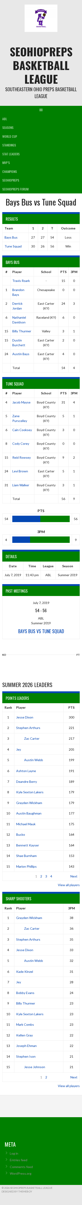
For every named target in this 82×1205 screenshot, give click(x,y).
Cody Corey (20, 443)
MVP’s (6, 162)
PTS (63, 272)
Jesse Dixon (24, 717)
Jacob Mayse (21, 402)
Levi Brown (20, 471)
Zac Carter (31, 738)
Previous (11, 876)
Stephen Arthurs (28, 728)
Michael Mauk (26, 824)
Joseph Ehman (26, 1046)
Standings (9, 145)
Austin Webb (33, 760)
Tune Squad (13, 246)
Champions (9, 171)
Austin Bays (20, 354)
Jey (18, 749)
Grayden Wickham (29, 803)
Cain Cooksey (22, 430)
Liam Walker (20, 485)
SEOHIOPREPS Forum (15, 189)
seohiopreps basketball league (41, 65)
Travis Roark (21, 281)
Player (17, 272)
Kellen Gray (24, 1035)
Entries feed (18, 1160)
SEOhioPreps (10, 180)
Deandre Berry (26, 781)
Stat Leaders (11, 153)
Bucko (20, 834)
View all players (69, 885)
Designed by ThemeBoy (17, 1191)
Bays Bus (11, 237)
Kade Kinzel (24, 971)
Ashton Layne (26, 771)
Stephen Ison (26, 1056)
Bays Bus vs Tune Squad (41, 631)
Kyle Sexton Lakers (30, 792)
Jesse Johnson (34, 1067)
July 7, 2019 (41, 603)
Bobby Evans (25, 993)
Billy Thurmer (21, 331)
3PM (74, 272)
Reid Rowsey (21, 457)
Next (73, 876)
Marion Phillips (26, 866)
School (46, 272)
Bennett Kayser (27, 845)
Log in (14, 1153)
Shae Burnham (26, 856)
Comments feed (21, 1167)
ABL (4, 118)
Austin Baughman (28, 813)
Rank (8, 707)
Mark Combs (25, 1024)
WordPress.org (20, 1173)
